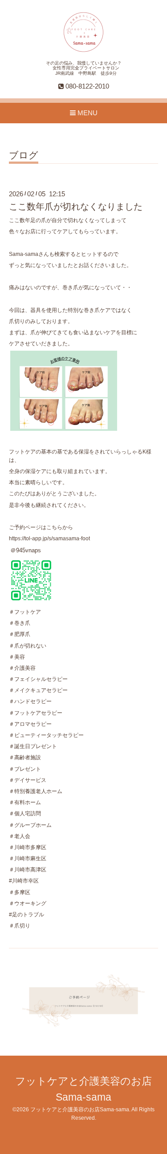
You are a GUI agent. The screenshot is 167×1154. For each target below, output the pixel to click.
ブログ (23, 155)
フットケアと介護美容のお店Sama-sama (79, 1109)
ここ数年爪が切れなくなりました (76, 206)
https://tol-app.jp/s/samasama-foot (49, 538)
